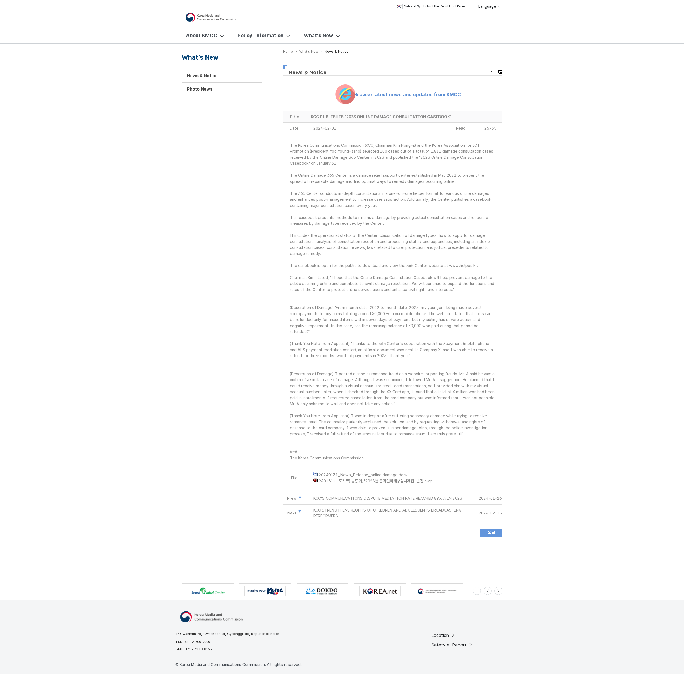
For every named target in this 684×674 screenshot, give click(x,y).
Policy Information (260, 35)
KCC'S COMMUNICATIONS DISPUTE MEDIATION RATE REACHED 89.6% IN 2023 (387, 498)
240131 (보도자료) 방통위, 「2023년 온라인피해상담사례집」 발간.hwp (375, 481)
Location (440, 635)
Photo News (199, 89)
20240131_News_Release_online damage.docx (363, 474)
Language (487, 6)
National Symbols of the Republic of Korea (435, 6)
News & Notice (202, 75)
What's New (318, 35)
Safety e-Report (449, 645)
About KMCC (201, 35)
